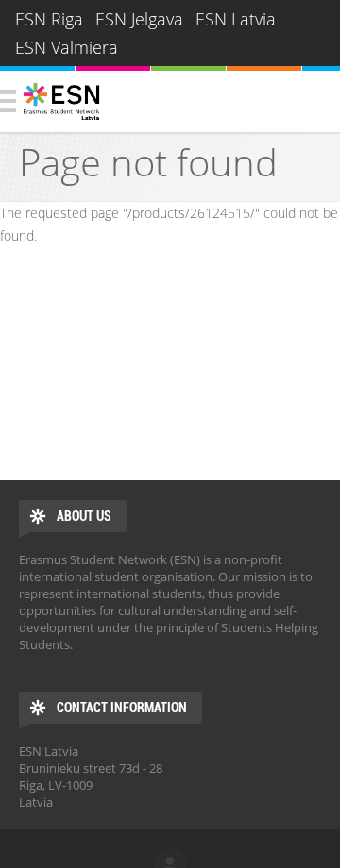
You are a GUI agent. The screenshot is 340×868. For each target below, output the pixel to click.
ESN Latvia (236, 19)
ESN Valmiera (66, 47)
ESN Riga (49, 19)
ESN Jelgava (139, 19)
